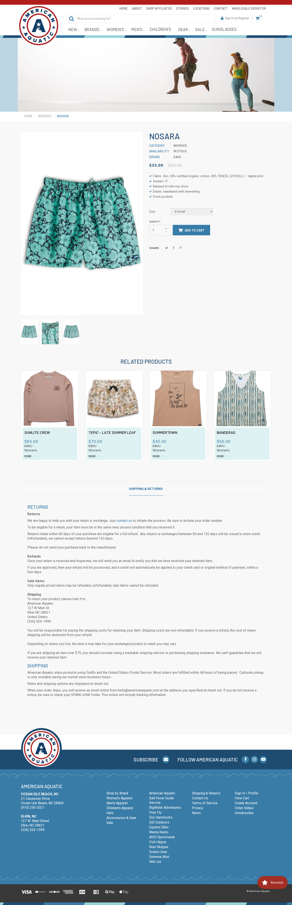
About (137, 8)
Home (123, 8)
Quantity (154, 222)
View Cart (242, 798)
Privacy (197, 808)
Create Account (246, 803)
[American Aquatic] (39, 26)
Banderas (226, 432)
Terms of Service (205, 803)
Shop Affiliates (159, 8)
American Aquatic (162, 793)
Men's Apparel (117, 803)
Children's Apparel (119, 808)
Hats (110, 813)
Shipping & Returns (146, 489)
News (196, 813)
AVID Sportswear (162, 837)
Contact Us (200, 798)
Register (243, 18)
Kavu (28, 446)
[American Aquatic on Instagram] (254, 759)
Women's (30, 450)
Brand (154, 157)
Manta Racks (158, 832)
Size (152, 211)
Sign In (229, 18)
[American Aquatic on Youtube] (263, 759)
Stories (182, 8)
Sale (109, 823)
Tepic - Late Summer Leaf (112, 432)
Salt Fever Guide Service (161, 800)
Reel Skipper (158, 847)
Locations (201, 8)
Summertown (165, 432)
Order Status (244, 808)
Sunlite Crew (37, 432)
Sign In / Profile (246, 793)
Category (157, 145)
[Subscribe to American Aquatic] (166, 759)
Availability (159, 151)
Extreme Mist (159, 857)
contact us (124, 521)
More (28, 456)
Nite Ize (155, 862)
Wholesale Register (249, 8)
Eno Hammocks (161, 817)
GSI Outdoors (159, 822)
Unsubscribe (244, 813)
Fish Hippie (157, 842)
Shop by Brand (117, 793)
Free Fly (155, 812)
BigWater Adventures (165, 808)
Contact (221, 8)
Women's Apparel (119, 798)
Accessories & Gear (121, 818)
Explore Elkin (158, 827)
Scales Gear (158, 852)
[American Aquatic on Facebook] (245, 759)
